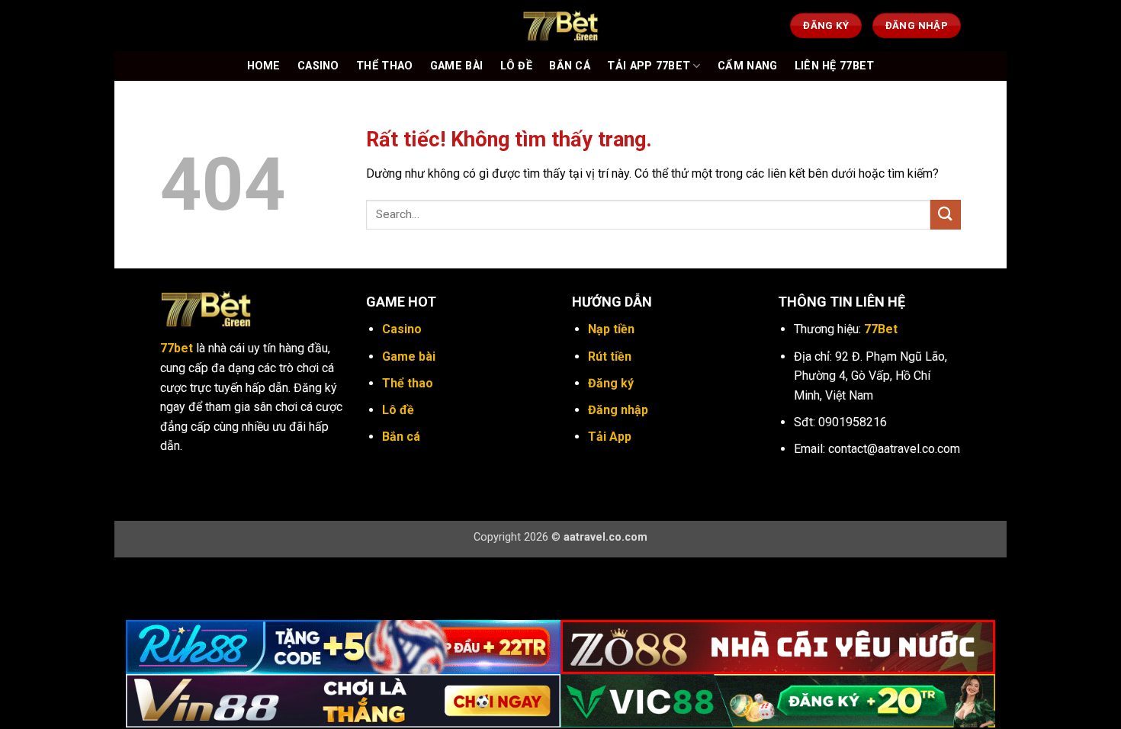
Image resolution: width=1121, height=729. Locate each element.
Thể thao (407, 383)
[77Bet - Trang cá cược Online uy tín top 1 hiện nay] (560, 25)
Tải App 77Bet (648, 65)
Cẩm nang (747, 65)
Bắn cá (401, 436)
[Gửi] (945, 215)
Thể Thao (384, 65)
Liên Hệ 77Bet (835, 65)
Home (264, 65)
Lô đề (398, 410)
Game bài (408, 356)
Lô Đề (516, 65)
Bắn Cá (569, 65)
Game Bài (456, 65)
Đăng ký (611, 383)
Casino (318, 65)
